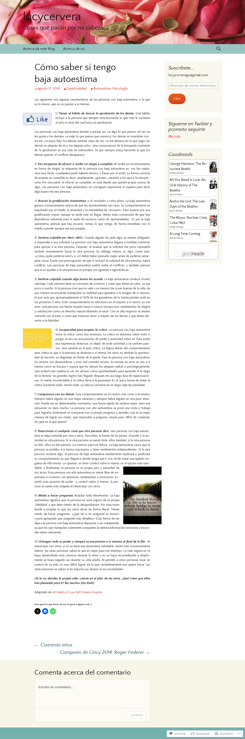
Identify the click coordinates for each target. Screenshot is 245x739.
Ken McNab (177, 211)
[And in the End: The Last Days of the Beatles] (213, 204)
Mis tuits (174, 137)
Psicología (119, 89)
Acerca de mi (74, 49)
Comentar (137, 715)
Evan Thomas (177, 238)
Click (176, 99)
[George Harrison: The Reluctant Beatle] (213, 167)
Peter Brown (177, 195)
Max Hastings (177, 227)
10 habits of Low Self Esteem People (77, 592)
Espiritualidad (77, 89)
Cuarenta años (53, 645)
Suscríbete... (181, 68)
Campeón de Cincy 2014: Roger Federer (105, 652)
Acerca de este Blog (39, 49)
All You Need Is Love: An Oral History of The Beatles (188, 185)
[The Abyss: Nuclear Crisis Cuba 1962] (213, 221)
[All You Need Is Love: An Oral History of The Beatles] (213, 183)
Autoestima (102, 89)
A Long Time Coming (185, 234)
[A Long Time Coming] (213, 237)
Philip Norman (178, 173)
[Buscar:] (219, 48)
